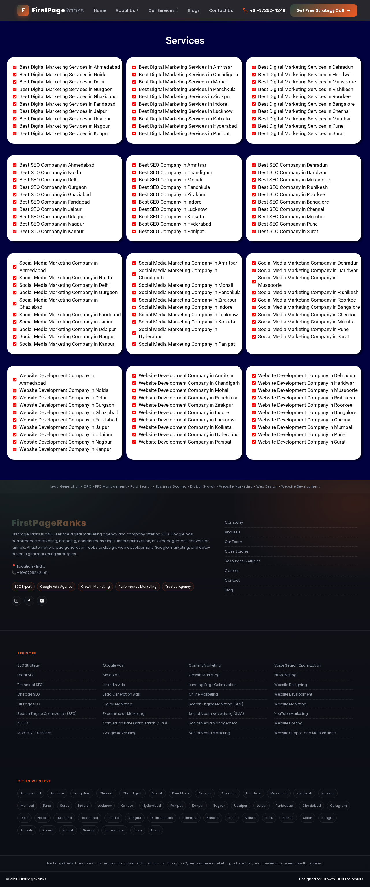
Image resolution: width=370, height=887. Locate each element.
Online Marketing (203, 694)
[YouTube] (42, 601)
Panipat (176, 805)
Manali (250, 817)
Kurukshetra (114, 830)
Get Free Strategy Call (320, 10)
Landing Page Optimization (213, 684)
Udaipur (240, 805)
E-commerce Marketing (124, 713)
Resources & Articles (242, 561)
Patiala (113, 817)
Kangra (327, 817)
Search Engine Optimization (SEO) (47, 713)
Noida (42, 817)
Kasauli (213, 817)
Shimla (288, 817)
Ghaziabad (311, 805)
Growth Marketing (204, 674)
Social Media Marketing (209, 732)
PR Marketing (285, 674)
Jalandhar (89, 817)
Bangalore (81, 793)
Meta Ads (111, 674)
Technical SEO (29, 684)
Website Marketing (290, 704)
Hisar (155, 830)
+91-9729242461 (32, 572)
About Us (125, 10)
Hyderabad (152, 805)
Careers (232, 570)
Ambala (27, 830)
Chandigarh (133, 793)
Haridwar (253, 793)
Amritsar (57, 793)
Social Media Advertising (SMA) (216, 713)
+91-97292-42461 (268, 10)
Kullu (269, 817)
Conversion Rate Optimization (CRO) (135, 723)
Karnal (47, 830)
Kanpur (198, 805)
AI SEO (22, 723)
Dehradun (229, 793)
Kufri (232, 817)
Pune (47, 805)
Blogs (194, 10)
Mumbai (27, 805)
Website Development (293, 694)
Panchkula (180, 793)
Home (100, 10)
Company (234, 522)
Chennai (106, 793)
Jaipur (261, 805)
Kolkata (127, 805)
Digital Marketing (117, 704)
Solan (307, 817)
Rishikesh (304, 793)
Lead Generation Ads (121, 694)
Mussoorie (278, 793)
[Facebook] (29, 601)
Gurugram (338, 805)
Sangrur (134, 817)
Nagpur (219, 805)
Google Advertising (120, 732)
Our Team (233, 541)
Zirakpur (205, 793)
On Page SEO (28, 694)
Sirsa (138, 830)
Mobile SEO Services (34, 732)
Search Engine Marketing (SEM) (216, 704)
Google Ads (113, 665)
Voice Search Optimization (297, 665)
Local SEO (25, 674)
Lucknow (105, 805)
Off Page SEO (28, 704)
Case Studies (237, 551)
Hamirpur (189, 817)
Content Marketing (205, 665)
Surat (64, 805)
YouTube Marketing (291, 713)
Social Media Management (213, 723)
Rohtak (68, 830)
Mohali (157, 793)
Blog (229, 589)
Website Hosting (288, 723)
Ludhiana (64, 817)
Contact (232, 580)
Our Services (161, 10)
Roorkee (327, 793)
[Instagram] (16, 601)
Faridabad (284, 805)
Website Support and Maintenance (305, 732)
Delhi (24, 817)
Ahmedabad (31, 793)
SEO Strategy (28, 665)
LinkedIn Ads (114, 684)
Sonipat (89, 830)
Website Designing (290, 684)
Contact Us (221, 10)
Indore (83, 805)
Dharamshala (162, 817)
